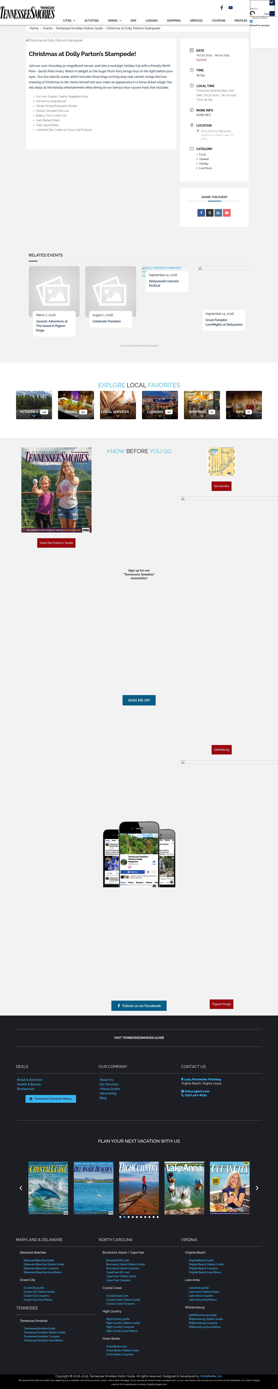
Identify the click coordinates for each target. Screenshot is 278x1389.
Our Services (109, 1084)
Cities (67, 20)
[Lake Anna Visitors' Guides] (144, 1188)
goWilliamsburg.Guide (203, 1315)
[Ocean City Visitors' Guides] (190, 1188)
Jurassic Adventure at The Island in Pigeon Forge (52, 326)
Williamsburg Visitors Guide (206, 1319)
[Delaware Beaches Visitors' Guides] (53, 1188)
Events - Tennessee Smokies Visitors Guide (73, 28)
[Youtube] (230, 7)
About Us (106, 1080)
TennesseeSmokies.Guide (39, 1328)
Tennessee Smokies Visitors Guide (44, 1332)
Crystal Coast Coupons (120, 1303)
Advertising (108, 1093)
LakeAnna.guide (199, 1287)
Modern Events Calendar (145, 346)
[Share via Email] (227, 213)
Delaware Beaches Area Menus (43, 1272)
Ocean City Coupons (36, 1295)
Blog (103, 1098)
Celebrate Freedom (106, 321)
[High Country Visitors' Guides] (99, 1188)
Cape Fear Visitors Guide (121, 1276)
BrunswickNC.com (117, 1260)
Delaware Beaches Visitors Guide (44, 1264)
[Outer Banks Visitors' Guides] (235, 1188)
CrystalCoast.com (117, 1295)
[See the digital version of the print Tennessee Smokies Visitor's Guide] (56, 490)
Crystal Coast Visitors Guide (123, 1299)
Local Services (115, 412)
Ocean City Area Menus (38, 1299)
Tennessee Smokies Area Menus (43, 1340)
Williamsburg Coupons (203, 1322)
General (204, 159)
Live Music (205, 168)
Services (196, 20)
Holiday (204, 163)
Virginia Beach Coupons (203, 1268)
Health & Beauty (29, 1084)
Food (202, 154)
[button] (21, 1188)
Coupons (218, 20)
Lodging (152, 20)
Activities (92, 20)
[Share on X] (210, 213)
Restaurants (26, 1089)
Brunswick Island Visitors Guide (125, 1264)
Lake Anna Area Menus (203, 1299)
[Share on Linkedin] (218, 213)
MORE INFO (203, 115)
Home (34, 28)
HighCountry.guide (118, 1319)
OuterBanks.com (116, 1346)
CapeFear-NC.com (118, 1272)
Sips (133, 20)
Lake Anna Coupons (201, 1295)
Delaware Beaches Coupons (41, 1268)
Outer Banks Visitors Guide (122, 1350)
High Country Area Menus (122, 1330)
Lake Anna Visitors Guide (204, 1291)
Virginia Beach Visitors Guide (206, 1264)
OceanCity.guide (34, 1287)
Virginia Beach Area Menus (205, 1272)
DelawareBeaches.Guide (39, 1260)
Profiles (241, 20)
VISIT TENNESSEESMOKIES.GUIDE (139, 1038)
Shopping (174, 20)
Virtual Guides (110, 1089)
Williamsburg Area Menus (205, 1326)
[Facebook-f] (222, 7)
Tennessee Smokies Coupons (42, 1336)
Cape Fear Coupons (118, 1280)
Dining (112, 20)
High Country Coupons (120, 1326)
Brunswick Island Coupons (122, 1268)
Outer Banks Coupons (119, 1354)
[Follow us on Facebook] (139, 852)
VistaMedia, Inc (211, 1376)
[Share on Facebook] (201, 213)
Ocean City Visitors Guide (39, 1291)
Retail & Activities (30, 1080)
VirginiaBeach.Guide (201, 1260)
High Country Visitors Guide (123, 1322)
